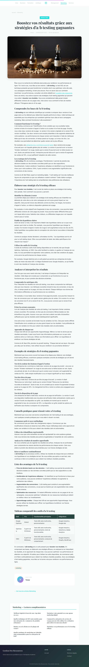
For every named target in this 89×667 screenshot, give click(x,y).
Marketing (64, 3)
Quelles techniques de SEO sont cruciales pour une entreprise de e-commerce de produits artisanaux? (28, 621)
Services (71, 3)
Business (22, 3)
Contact (69, 656)
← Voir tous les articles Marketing (25, 591)
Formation (30, 3)
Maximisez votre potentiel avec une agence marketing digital (60, 614)
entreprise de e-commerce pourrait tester (39, 145)
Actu (16, 3)
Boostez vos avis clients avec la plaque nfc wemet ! (26, 627)
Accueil (14, 12)
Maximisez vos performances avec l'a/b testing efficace (61, 627)
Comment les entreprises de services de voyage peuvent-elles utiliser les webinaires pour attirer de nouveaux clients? (60, 621)
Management (55, 3)
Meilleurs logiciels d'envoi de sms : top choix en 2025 (27, 614)
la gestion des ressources (63, 93)
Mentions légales (72, 653)
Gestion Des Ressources (13, 650)
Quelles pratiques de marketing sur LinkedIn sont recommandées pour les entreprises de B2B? (27, 634)
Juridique (38, 3)
